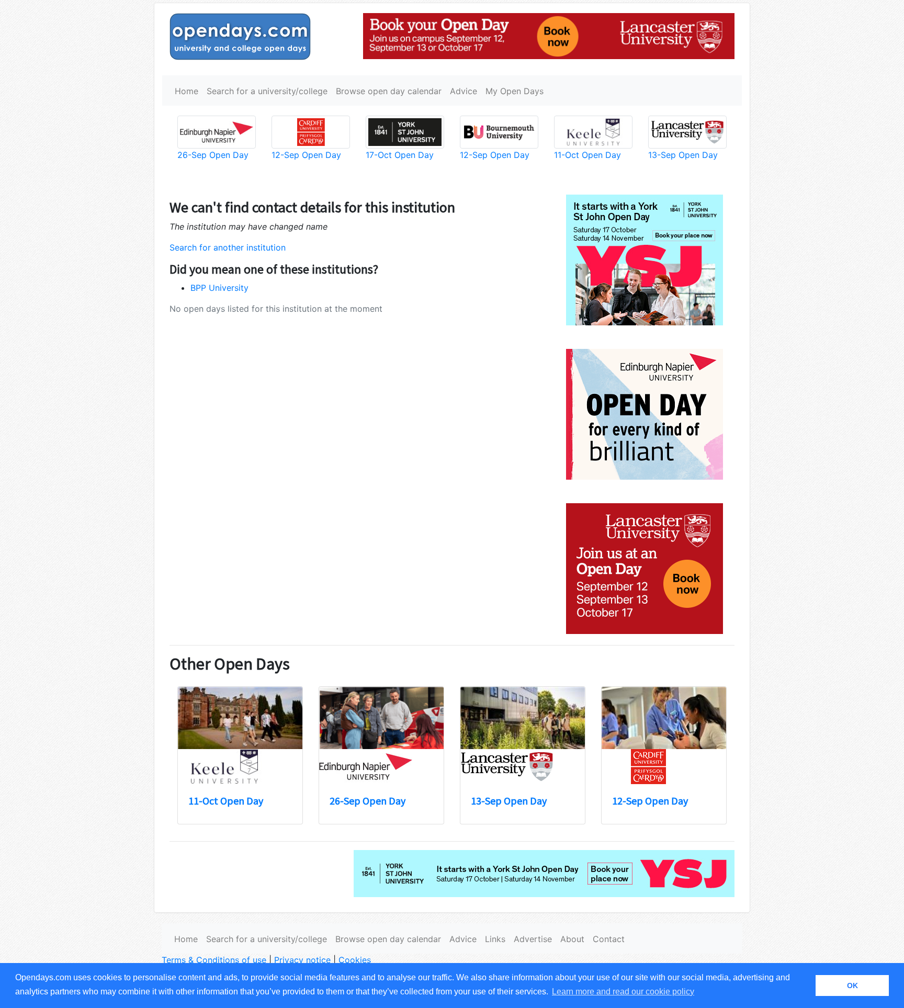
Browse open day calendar (389, 91)
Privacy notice (302, 960)
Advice (463, 91)
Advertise (533, 939)
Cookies (354, 960)
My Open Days (514, 91)
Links (495, 939)
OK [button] (852, 985)
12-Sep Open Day (306, 155)
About (572, 939)
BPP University (219, 287)
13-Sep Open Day (683, 155)
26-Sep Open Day (212, 155)
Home (186, 91)
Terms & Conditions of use (214, 960)
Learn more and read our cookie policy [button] (623, 991)
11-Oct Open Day (587, 155)
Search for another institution (228, 247)
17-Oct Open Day (400, 155)
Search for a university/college (267, 91)
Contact (609, 939)
